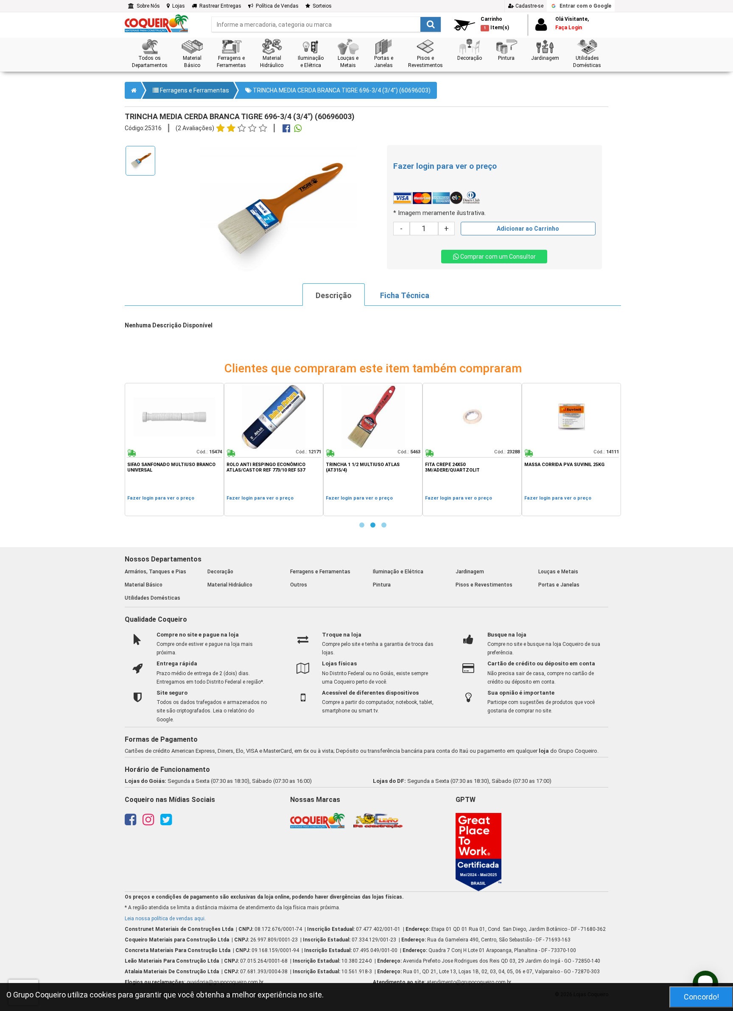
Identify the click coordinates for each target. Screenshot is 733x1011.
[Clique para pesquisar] (430, 24)
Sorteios (321, 6)
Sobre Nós (147, 6)
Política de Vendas (276, 6)
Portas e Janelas (558, 585)
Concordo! (701, 996)
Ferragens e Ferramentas (194, 90)
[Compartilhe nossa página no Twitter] (166, 822)
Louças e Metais (558, 572)
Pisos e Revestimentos (484, 585)
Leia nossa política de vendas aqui (164, 919)
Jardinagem (470, 572)
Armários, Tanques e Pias (155, 572)
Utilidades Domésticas (152, 598)
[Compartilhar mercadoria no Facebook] (286, 129)
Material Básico (143, 585)
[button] (149, 54)
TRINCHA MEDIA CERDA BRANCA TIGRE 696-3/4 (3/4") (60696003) (341, 90)
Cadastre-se (528, 6)
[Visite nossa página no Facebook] (130, 822)
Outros (298, 585)
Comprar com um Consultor (497, 256)
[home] (156, 23)
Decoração (220, 572)
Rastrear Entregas (219, 6)
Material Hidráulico (229, 585)
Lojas (177, 6)
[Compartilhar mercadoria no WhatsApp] (298, 129)
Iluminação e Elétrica (398, 572)
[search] (326, 24)
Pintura (382, 585)
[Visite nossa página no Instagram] (148, 822)
